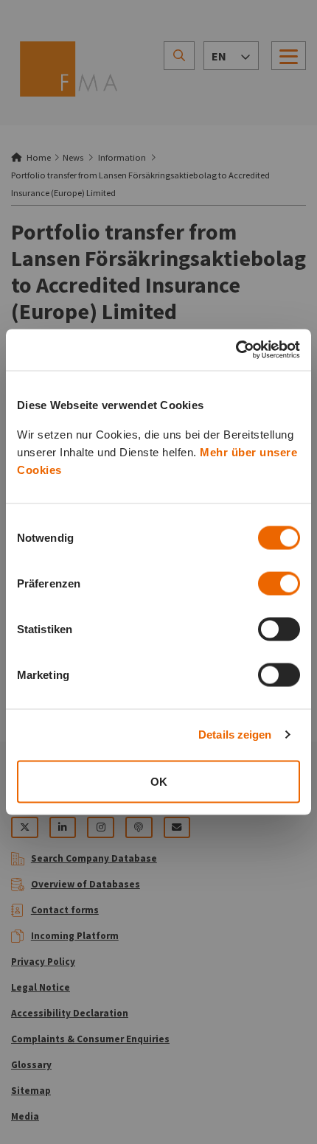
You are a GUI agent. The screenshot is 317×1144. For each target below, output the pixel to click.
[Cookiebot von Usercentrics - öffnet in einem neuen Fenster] (235, 350)
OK (158, 781)
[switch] (279, 583)
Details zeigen (234, 734)
